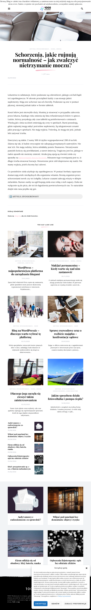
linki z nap (16, 602)
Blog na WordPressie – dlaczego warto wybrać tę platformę (25, 334)
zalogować (17, 216)
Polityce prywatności (64, 596)
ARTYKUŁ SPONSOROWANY (39, 49)
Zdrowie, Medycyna (25, 263)
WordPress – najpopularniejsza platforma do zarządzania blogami (25, 271)
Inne (36, 326)
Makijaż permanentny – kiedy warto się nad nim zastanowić (65, 269)
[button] (86, 568)
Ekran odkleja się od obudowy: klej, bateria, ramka (17, 447)
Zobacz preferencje (75, 604)
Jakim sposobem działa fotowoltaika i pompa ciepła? (65, 397)
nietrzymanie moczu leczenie (32, 157)
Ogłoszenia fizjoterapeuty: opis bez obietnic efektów (18, 457)
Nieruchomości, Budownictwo (65, 391)
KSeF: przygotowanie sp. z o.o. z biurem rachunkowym (19, 467)
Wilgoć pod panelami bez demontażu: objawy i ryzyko (19, 435)
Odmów (55, 604)
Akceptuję (40, 604)
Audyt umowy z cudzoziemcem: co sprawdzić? (15, 425)
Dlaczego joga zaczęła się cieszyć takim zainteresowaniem (25, 397)
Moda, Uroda (56, 49)
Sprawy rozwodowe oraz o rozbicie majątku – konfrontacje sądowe (65, 334)
